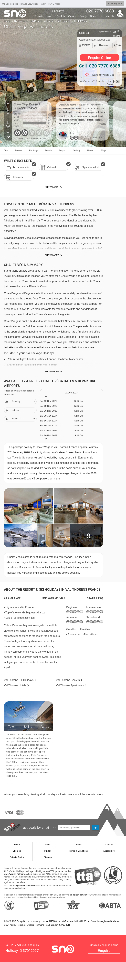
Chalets (61, 16)
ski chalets (68, 794)
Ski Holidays (20, 21)
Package (33, 150)
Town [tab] (12, 726)
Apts (70, 685)
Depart (62, 150)
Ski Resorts (36, 21)
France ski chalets (92, 794)
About (48, 844)
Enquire (104, 951)
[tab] (12, 598)
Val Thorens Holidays (18, 680)
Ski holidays (57, 11)
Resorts (39, 16)
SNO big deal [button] (115, 3)
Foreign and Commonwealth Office (28, 885)
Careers (109, 844)
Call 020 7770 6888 (99, 66)
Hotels (50, 16)
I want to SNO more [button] (50, 3)
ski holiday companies (80, 895)
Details (48, 150)
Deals (93, 16)
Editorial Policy (17, 857)
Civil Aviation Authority (14, 874)
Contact (78, 844)
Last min (104, 16)
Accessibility (109, 851)
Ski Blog (17, 851)
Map (103, 150)
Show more (52, 255)
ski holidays (50, 794)
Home (7, 21)
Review (18, 150)
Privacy (47, 851)
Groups (72, 16)
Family (83, 16)
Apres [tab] (45, 726)
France (49, 21)
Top (6, 150)
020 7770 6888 (18, 945)
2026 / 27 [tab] (71, 392)
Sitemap (48, 857)
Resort (90, 150)
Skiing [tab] (28, 726)
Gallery (76, 150)
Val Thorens (64, 21)
